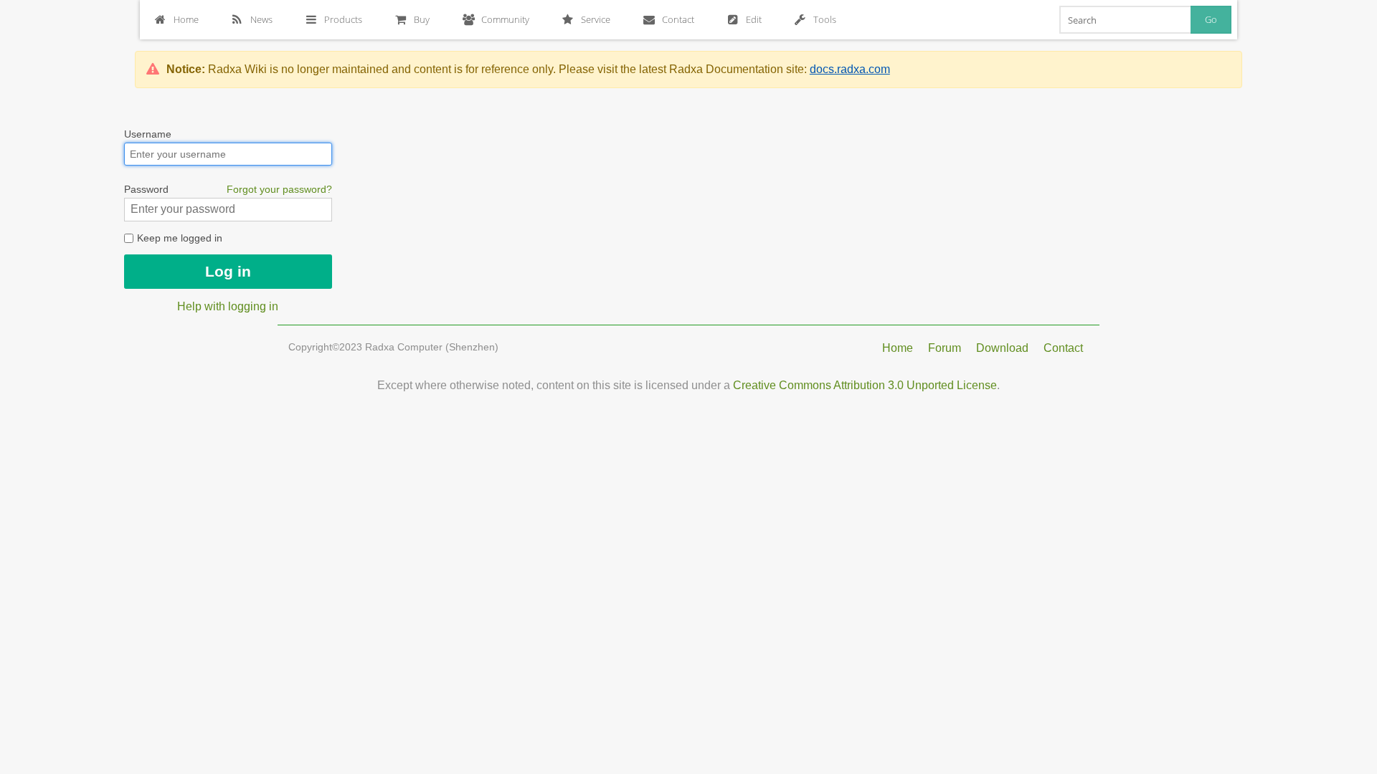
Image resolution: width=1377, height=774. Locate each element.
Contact (678, 19)
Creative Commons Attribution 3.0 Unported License (865, 385)
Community (505, 19)
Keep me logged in (178, 238)
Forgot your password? (279, 189)
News (261, 19)
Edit (754, 19)
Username (147, 134)
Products (343, 19)
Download (1002, 348)
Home (186, 19)
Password (228, 189)
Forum (944, 348)
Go (1211, 19)
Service (595, 19)
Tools (824, 19)
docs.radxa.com (850, 69)
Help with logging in (227, 306)
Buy (422, 19)
